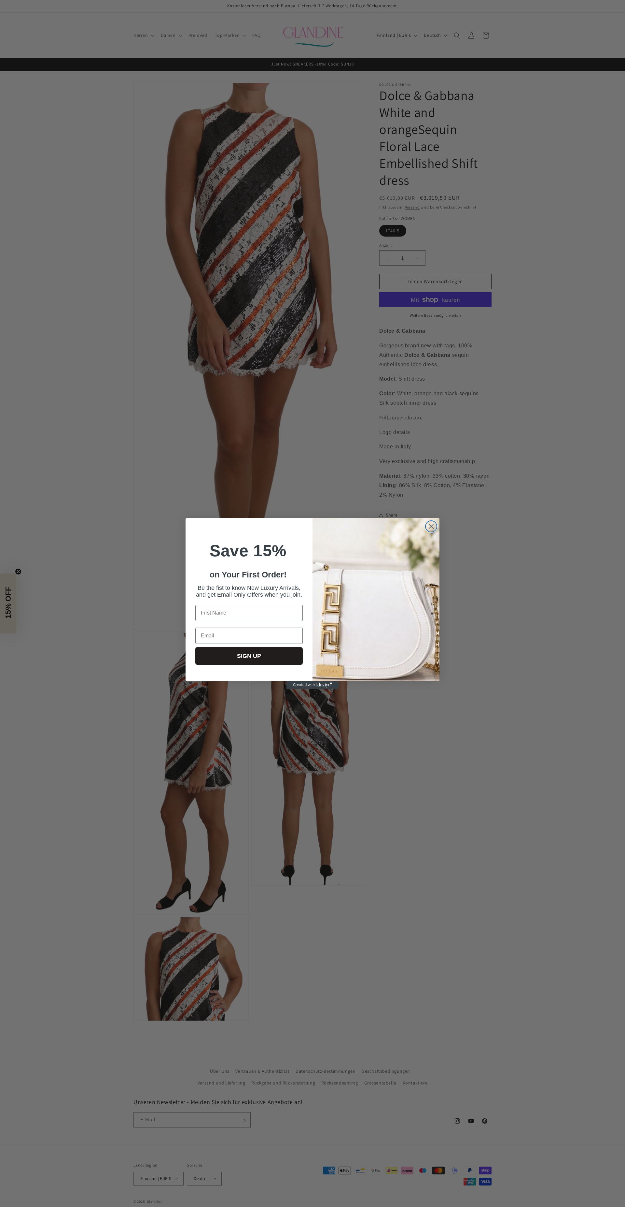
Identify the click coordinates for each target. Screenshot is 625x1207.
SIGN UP (249, 656)
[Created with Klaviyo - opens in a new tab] (312, 685)
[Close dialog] (431, 526)
